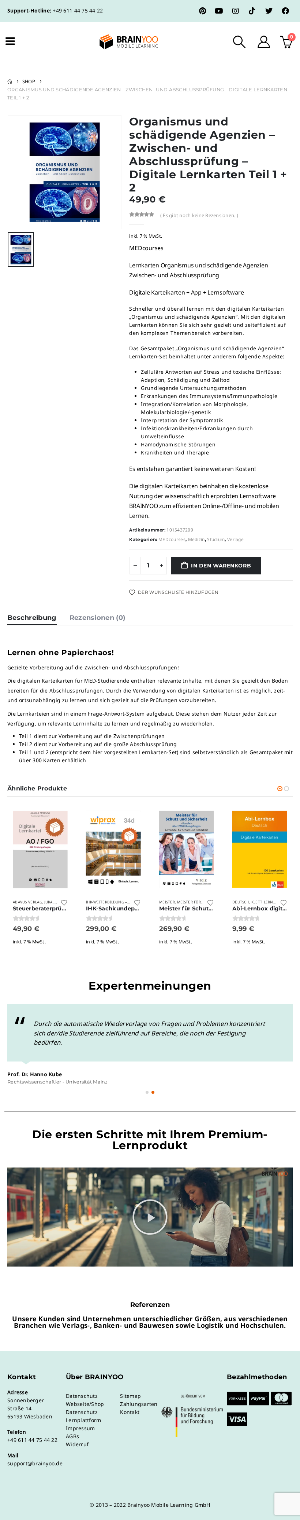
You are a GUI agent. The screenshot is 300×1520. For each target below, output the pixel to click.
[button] (239, 42)
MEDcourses (171, 539)
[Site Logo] (122, 41)
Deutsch (240, 902)
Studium (216, 539)
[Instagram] (235, 11)
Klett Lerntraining (271, 902)
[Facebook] (285, 11)
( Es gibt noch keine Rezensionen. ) (199, 215)
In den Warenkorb (221, 565)
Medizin (196, 539)
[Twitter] (269, 11)
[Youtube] (219, 11)
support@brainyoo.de (35, 1463)
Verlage (235, 539)
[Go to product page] (40, 849)
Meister (167, 902)
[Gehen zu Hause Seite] (9, 81)
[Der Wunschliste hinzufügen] (64, 902)
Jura (48, 902)
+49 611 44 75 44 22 (78, 10)
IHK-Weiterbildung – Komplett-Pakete (125, 902)
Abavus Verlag (27, 902)
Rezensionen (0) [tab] (97, 618)
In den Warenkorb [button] (61, 817)
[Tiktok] (252, 11)
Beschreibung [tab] (32, 618)
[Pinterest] (202, 11)
